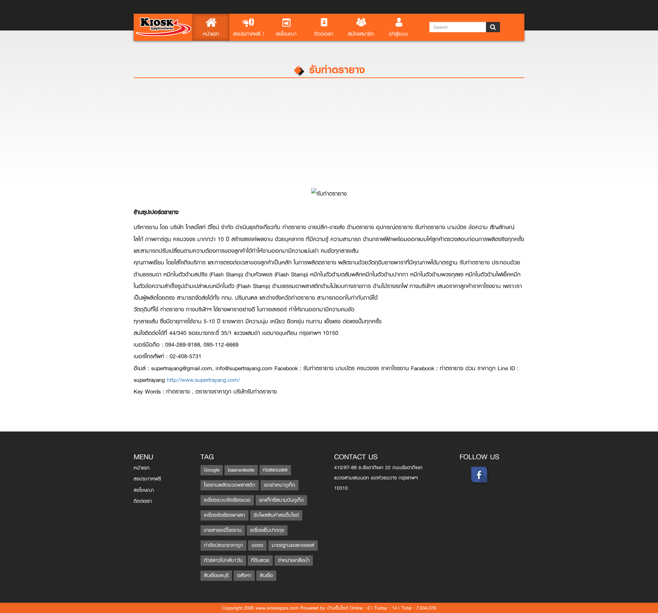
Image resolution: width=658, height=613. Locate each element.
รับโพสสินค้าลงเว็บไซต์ (276, 515)
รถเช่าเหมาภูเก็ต (279, 485)
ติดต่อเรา (323, 34)
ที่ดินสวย (260, 560)
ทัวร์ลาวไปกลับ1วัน (223, 560)
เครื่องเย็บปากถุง (267, 530)
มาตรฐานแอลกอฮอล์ (293, 545)
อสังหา (244, 575)
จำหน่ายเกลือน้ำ (293, 560)
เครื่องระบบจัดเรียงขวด (227, 500)
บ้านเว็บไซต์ (337, 608)
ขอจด (257, 545)
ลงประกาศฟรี (147, 479)
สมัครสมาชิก (361, 34)
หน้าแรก (211, 34)
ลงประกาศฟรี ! (248, 34)
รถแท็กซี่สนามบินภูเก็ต (281, 500)
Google (211, 470)
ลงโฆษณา (286, 34)
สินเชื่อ (266, 575)
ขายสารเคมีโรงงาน (223, 530)
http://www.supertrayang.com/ (203, 380)
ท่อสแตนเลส (275, 470)
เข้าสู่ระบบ (398, 34)
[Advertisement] (339, 136)
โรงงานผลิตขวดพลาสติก (229, 485)
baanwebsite (241, 470)
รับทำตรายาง (335, 69)
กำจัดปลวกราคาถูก (223, 545)
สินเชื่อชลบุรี (216, 575)
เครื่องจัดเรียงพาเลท (224, 515)
